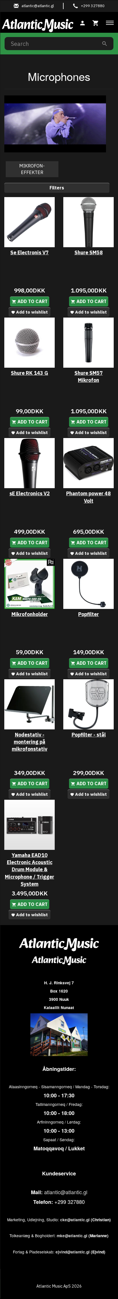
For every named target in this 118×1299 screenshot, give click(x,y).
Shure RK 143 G (29, 373)
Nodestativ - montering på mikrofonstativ (29, 741)
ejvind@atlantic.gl (73, 1252)
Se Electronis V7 (29, 252)
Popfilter (88, 614)
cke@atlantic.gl (75, 1219)
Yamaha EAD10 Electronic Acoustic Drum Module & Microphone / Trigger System (29, 869)
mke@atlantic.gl (72, 1235)
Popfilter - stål (89, 734)
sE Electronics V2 (29, 493)
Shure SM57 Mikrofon (88, 376)
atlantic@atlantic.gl (65, 1192)
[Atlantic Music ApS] (37, 24)
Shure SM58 (88, 252)
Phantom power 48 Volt (88, 497)
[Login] (82, 22)
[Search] (104, 43)
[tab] (95, 22)
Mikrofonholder (29, 614)
